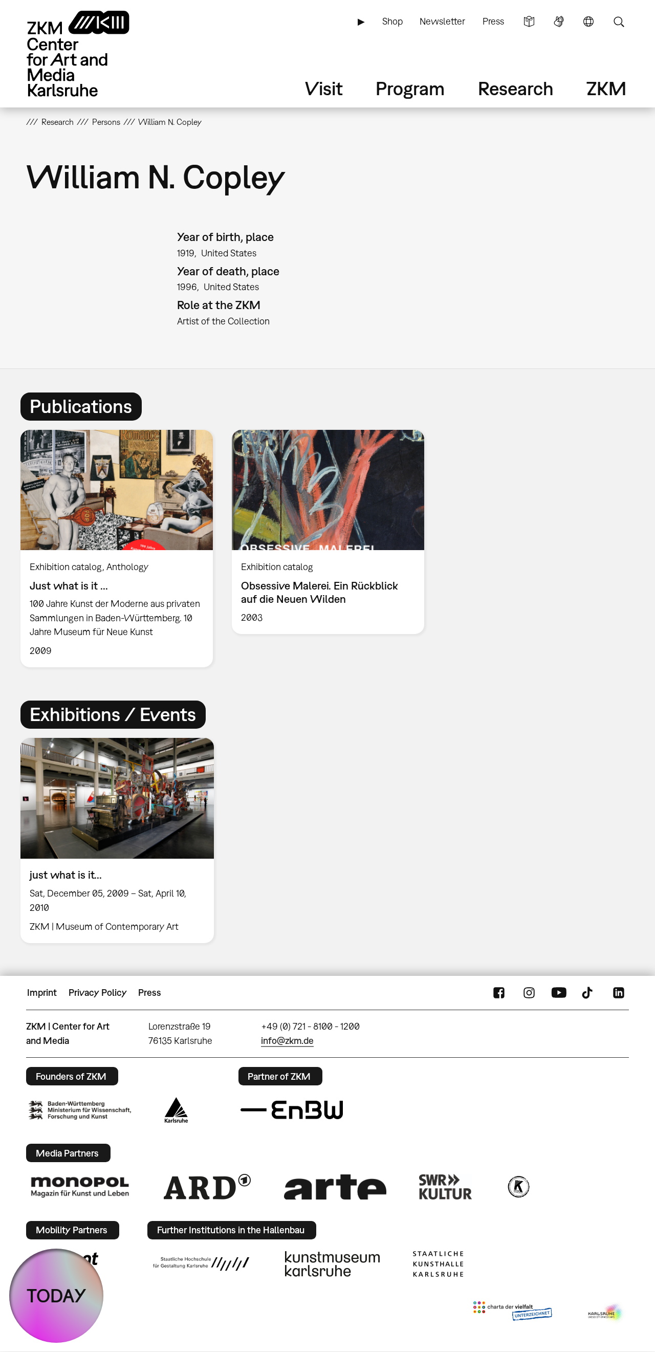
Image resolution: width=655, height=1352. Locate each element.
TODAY (56, 1295)
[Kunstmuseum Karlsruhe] (332, 1264)
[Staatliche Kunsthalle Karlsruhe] (438, 1264)
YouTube (559, 992)
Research (516, 88)
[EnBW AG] (292, 1110)
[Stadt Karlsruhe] (176, 1110)
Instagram (529, 992)
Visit (324, 88)
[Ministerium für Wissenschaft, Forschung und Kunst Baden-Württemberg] (80, 1110)
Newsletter (442, 21)
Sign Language (559, 21)
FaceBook (499, 992)
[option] (117, 548)
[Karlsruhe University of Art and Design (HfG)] (201, 1264)
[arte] (335, 1187)
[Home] (92, 53)
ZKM (606, 88)
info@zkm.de (287, 1040)
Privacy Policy (98, 992)
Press (493, 21)
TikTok (588, 992)
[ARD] (207, 1187)
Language (588, 21)
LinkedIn (618, 992)
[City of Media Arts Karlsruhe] (606, 1313)
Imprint (42, 992)
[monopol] (80, 1186)
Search (618, 21)
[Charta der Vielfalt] (512, 1313)
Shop (392, 21)
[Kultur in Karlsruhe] (518, 1187)
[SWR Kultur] (445, 1187)
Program (410, 88)
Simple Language (529, 21)
